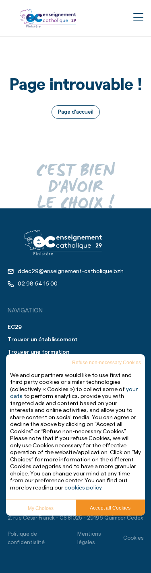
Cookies (133, 537)
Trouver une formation (38, 352)
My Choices (41, 508)
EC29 (15, 327)
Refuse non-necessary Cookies (106, 362)
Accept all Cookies (110, 508)
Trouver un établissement (43, 340)
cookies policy (82, 488)
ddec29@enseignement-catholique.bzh (71, 271)
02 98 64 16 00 (38, 284)
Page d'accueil (75, 111)
